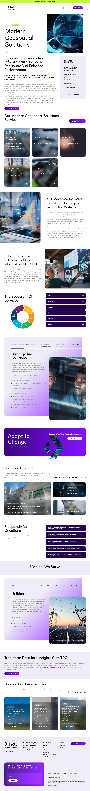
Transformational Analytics (69, 88)
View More (78, 692)
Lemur (37, 168)
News (65, 703)
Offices (44, 7)
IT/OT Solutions (69, 74)
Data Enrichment (42, 137)
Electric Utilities (71, 484)
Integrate (50, 318)
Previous (78, 345)
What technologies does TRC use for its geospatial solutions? (62, 542)
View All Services (72, 94)
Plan (49, 295)
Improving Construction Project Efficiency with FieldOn (73, 513)
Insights (10, 707)
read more (13, 726)
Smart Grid (23, 503)
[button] (64, 8)
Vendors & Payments (49, 754)
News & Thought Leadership (36, 7)
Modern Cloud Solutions (68, 78)
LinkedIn (63, 745)
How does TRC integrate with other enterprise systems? (64, 548)
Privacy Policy (56, 773)
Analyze (50, 301)
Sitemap (49, 773)
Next (81, 345)
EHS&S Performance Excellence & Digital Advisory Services (70, 68)
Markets (19, 7)
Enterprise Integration (68, 138)
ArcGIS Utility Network (13, 169)
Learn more (52, 1)
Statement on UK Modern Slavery (54, 777)
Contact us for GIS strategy (52, 667)
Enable (50, 324)
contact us (78, 8)
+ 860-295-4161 (9, 751)
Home (8, 25)
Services (23, 7)
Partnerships (68, 83)
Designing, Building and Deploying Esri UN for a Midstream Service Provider (73, 493)
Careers (45, 756)
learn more (13, 150)
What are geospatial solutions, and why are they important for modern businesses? (64, 527)
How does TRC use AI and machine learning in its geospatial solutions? (64, 555)
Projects (53, 7)
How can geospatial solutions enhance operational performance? (62, 535)
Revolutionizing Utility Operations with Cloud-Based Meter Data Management (24, 507)
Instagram (63, 748)
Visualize (50, 307)
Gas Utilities (79, 484)
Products (28, 7)
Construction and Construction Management (74, 502)
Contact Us (12, 108)
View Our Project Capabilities (68, 478)
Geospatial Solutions (72, 487)
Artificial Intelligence (12, 138)
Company (49, 7)
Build (49, 313)
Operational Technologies (12, 503)
